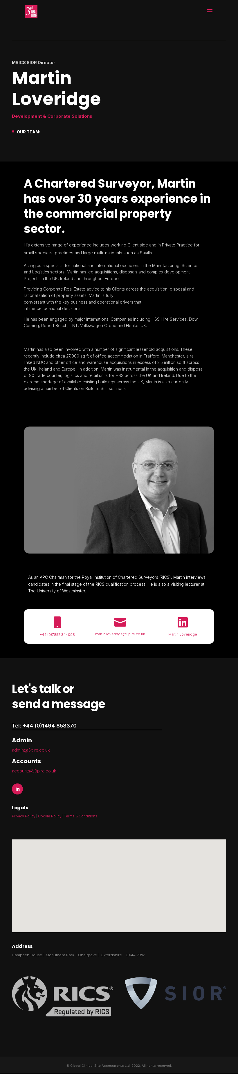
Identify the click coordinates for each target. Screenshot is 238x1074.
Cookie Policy (50, 816)
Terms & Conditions (80, 816)
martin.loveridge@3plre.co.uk (120, 634)
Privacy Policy (23, 816)
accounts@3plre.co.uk (34, 771)
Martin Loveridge (182, 634)
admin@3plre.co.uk (31, 750)
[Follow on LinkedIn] (17, 788)
